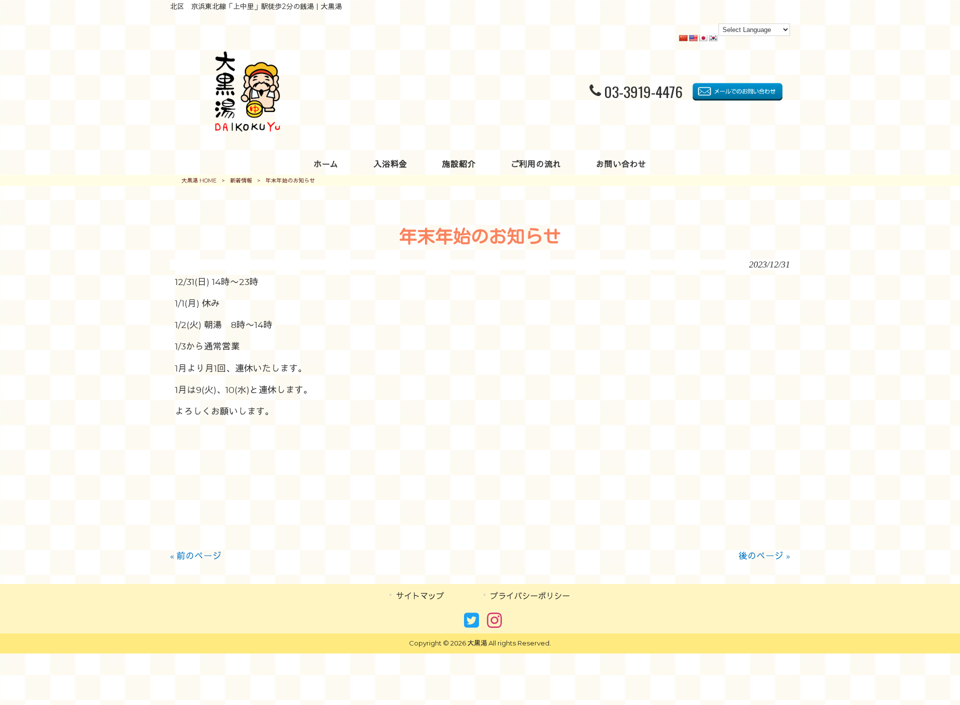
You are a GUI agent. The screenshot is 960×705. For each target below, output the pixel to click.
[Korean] (713, 38)
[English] (693, 38)
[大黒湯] (247, 128)
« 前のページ (196, 555)
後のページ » (764, 555)
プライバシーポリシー (530, 596)
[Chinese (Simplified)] (683, 38)
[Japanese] (703, 38)
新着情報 (241, 180)
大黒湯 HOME (199, 180)
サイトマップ (420, 596)
